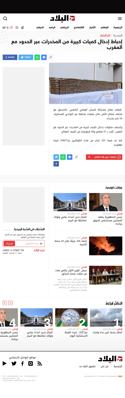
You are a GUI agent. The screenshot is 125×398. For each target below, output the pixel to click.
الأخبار (92, 27)
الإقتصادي (79, 27)
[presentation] (10, 303)
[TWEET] (56, 157)
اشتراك (9, 243)
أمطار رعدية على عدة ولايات (107, 332)
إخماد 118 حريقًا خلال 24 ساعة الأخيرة (71, 243)
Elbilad (62, 18)
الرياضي (64, 27)
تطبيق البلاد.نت (87, 366)
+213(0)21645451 (12, 376)
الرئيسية (118, 27)
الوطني (105, 27)
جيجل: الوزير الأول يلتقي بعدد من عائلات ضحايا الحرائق (71, 272)
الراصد (52, 27)
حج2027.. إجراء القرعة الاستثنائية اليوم (76, 334)
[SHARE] (56, 164)
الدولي (40, 27)
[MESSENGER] (44, 57)
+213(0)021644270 (30, 376)
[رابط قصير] (50, 57)
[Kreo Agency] (119, 376)
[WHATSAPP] (37, 57)
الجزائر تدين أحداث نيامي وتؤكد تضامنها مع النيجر (70, 219)
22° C (5, 27)
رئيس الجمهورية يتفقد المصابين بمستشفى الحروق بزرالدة (107, 220)
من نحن (104, 366)
